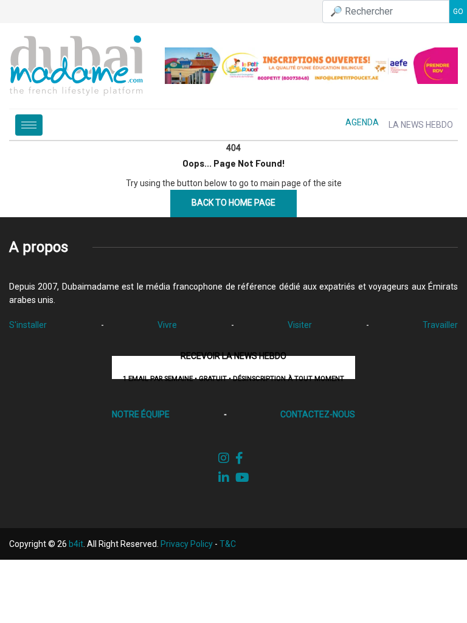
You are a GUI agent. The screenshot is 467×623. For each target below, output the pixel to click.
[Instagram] (223, 458)
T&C (228, 544)
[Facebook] (239, 458)
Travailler (440, 325)
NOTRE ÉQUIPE (141, 414)
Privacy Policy (187, 544)
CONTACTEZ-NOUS (317, 414)
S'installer (28, 325)
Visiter (300, 325)
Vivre (167, 325)
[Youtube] (242, 477)
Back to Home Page (233, 202)
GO (458, 11)
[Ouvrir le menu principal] (29, 125)
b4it (76, 544)
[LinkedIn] (223, 477)
